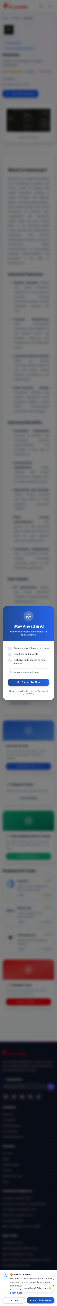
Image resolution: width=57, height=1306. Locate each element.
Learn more (16, 1292)
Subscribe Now (31, 682)
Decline (14, 1300)
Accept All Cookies (40, 1300)
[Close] (49, 611)
